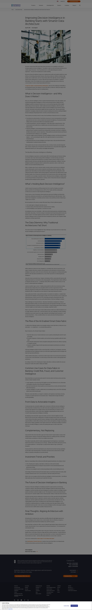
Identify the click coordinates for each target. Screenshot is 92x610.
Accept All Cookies (74, 605)
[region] (46, 605)
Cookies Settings (66, 605)
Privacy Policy (10, 608)
